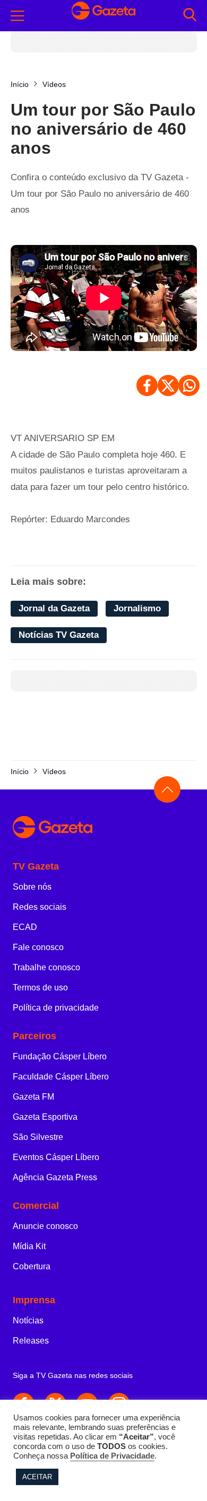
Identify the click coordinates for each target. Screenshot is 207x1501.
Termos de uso (40, 987)
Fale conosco (38, 947)
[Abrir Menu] (17, 16)
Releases (31, 1340)
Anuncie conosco (45, 1226)
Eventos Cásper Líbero (56, 1157)
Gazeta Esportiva (45, 1116)
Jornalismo (137, 608)
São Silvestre (38, 1137)
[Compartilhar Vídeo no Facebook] (147, 385)
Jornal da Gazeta (54, 608)
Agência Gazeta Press (55, 1177)
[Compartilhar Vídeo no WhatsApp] (189, 385)
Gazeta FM (33, 1096)
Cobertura (31, 1266)
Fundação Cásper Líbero (60, 1056)
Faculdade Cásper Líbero (61, 1076)
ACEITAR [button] (37, 1477)
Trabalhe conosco (46, 967)
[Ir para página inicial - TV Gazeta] (103, 16)
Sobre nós (32, 886)
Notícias (28, 1320)
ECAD (25, 927)
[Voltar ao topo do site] (167, 789)
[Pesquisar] (189, 15)
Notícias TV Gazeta (59, 635)
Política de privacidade (56, 1007)
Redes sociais (39, 906)
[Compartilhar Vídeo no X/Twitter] (168, 385)
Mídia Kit (29, 1246)
